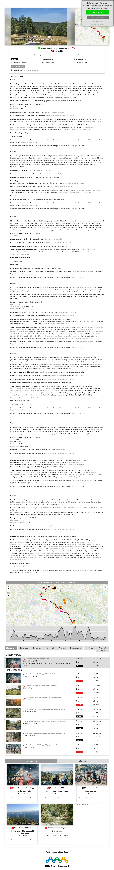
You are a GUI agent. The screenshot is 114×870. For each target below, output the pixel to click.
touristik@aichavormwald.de (72, 546)
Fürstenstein (14, 520)
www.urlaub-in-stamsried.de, (68, 192)
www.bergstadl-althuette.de (27, 121)
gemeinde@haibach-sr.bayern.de (70, 336)
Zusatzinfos (72, 582)
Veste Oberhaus (30, 508)
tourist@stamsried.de (84, 192)
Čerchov (85, 86)
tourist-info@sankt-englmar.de (80, 338)
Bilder (39, 582)
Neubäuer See (17, 225)
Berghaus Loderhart (53, 364)
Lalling (12, 442)
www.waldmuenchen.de (88, 127)
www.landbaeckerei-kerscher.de (74, 465)
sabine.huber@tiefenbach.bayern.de (60, 553)
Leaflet (74, 625)
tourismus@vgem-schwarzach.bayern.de (47, 390)
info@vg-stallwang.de (96, 332)
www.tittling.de (71, 544)
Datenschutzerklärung (95, 24)
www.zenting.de (74, 475)
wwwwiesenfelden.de (86, 329)
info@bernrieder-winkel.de (47, 393)
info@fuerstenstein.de (17, 544)
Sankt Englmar (14, 306)
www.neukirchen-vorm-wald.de (59, 549)
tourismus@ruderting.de (61, 551)
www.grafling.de (15, 395)
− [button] (8, 589)
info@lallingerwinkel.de (17, 475)
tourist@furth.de (24, 127)
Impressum (102, 24)
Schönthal (13, 109)
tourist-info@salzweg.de (47, 555)
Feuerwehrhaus (55, 375)
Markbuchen (14, 309)
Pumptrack (70, 294)
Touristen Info (78, 375)
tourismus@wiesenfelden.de (19, 332)
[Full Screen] (8, 591)
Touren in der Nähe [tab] (31, 761)
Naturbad (78, 165)
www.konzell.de (59, 334)
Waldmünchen (14, 106)
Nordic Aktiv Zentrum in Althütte (54, 112)
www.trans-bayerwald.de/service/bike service (60, 116)
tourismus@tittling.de (84, 544)
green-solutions (96, 625)
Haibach (12, 304)
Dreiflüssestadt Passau (26, 502)
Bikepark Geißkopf (57, 366)
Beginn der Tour (37, 70)
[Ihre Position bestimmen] (8, 595)
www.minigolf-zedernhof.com (64, 186)
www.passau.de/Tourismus (18, 557)
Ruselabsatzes (60, 450)
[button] (9, 26)
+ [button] (8, 586)
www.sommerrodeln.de (60, 324)
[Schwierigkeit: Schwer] (83, 788)
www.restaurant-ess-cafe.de (92, 121)
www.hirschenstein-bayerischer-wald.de (25, 393)
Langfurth (13, 444)
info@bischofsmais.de (31, 397)
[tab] (24, 648)
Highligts (74, 146)
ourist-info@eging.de (17, 542)
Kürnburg (34, 165)
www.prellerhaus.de (92, 321)
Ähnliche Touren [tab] (83, 761)
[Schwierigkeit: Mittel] (11, 788)
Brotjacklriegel (94, 429)
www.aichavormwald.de (54, 546)
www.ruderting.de (47, 551)
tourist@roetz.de (84, 129)
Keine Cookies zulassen (98, 17)
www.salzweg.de (33, 555)
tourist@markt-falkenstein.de (19, 254)
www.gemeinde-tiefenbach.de (39, 553)
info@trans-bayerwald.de (27, 142)
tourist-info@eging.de (73, 477)
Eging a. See (14, 446)
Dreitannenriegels (95, 364)
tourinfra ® (83, 625)
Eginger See (55, 434)
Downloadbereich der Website (84, 140)
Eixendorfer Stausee (24, 162)
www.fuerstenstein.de (83, 542)
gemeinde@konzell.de (71, 334)
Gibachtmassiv (64, 86)
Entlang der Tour (60, 582)
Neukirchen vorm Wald (17, 522)
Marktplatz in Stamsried (43, 170)
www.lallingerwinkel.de (89, 472)
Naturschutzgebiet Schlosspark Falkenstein (47, 227)
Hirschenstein (85, 357)
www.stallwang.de (82, 332)
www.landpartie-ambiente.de (76, 462)
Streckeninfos (48, 582)
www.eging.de (61, 477)
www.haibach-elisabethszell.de (49, 336)
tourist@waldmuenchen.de (18, 129)
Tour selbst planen (18, 66)
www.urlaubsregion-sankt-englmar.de (58, 338)
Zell (11, 235)
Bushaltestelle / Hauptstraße (53, 239)
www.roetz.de (73, 129)
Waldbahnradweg (44, 372)
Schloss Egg (62, 362)
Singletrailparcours (55, 294)
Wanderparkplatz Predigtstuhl (67, 312)
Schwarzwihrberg (47, 158)
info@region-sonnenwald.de (88, 475)
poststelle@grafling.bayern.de (30, 395)
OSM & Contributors (103, 625)
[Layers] (105, 587)
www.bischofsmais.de (17, 397)
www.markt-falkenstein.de (89, 252)
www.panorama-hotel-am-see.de (73, 183)
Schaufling (13, 439)
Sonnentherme (40, 434)
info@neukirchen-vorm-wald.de (79, 549)
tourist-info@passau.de (35, 557)
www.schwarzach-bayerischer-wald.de (22, 390)
